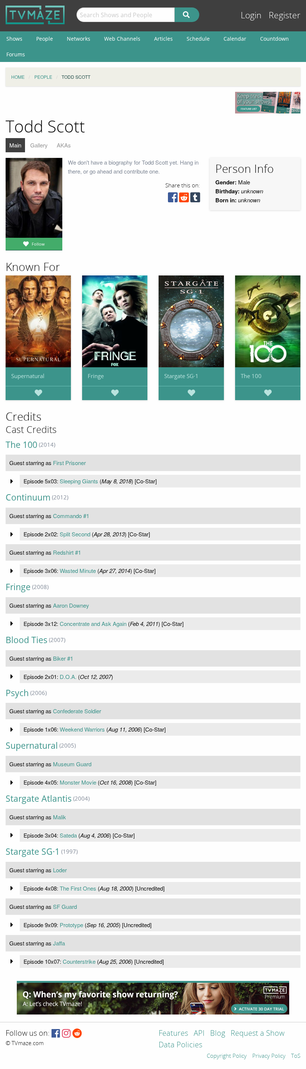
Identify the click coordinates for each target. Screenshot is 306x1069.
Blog (217, 1034)
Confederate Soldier (77, 711)
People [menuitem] (44, 38)
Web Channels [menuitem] (122, 38)
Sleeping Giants (79, 481)
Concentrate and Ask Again (93, 623)
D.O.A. (68, 676)
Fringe (96, 376)
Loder (60, 870)
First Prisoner (69, 463)
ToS (295, 1056)
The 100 (251, 376)
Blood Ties (26, 640)
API (199, 1034)
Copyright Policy (227, 1056)
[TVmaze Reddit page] (77, 1034)
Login (251, 15)
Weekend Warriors (82, 729)
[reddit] (184, 199)
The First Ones (78, 888)
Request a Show (257, 1034)
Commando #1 (71, 516)
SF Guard (65, 906)
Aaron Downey (71, 605)
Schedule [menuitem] (198, 38)
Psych (17, 693)
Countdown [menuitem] (274, 38)
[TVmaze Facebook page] (55, 1034)
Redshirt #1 (67, 552)
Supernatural (27, 376)
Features (173, 1034)
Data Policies (180, 1045)
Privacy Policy (268, 1056)
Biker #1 (63, 658)
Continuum (28, 497)
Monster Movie (78, 782)
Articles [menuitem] (163, 38)
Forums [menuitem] (15, 54)
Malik (59, 817)
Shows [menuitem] (14, 38)
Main (15, 145)
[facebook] (173, 199)
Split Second (75, 534)
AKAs (64, 145)
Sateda (68, 835)
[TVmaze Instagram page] (66, 1034)
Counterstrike (79, 961)
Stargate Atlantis (39, 798)
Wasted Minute (78, 570)
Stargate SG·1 (181, 376)
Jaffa (59, 943)
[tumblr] (195, 199)
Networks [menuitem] (78, 38)
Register (284, 15)
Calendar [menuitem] (235, 38)
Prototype (71, 925)
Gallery (39, 145)
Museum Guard (72, 764)
